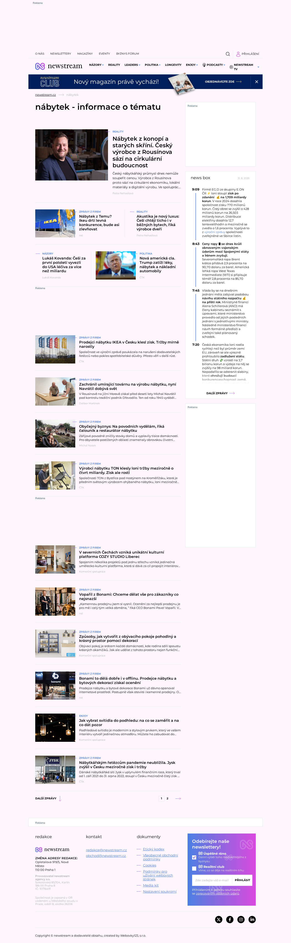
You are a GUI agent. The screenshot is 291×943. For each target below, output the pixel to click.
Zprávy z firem (90, 211)
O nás (39, 53)
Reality (114, 64)
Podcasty (215, 64)
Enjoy (191, 64)
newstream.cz (45, 95)
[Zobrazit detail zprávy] (220, 212)
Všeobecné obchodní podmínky (160, 857)
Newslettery (60, 53)
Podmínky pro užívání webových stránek (158, 875)
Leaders (131, 64)
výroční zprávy (214, 232)
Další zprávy (45, 798)
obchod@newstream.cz (106, 856)
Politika (151, 64)
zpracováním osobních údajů (217, 893)
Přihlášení (250, 54)
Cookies (149, 865)
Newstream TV (243, 67)
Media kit (151, 885)
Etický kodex (153, 849)
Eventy (104, 53)
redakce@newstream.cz (106, 850)
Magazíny (85, 53)
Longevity (173, 64)
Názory (95, 64)
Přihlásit (242, 880)
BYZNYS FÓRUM (127, 53)
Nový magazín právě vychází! (116, 81)
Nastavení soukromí (160, 891)
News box (200, 177)
